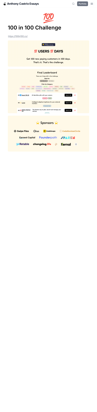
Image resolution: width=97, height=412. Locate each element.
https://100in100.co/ (18, 36)
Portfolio (82, 4)
